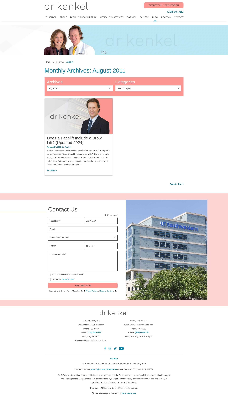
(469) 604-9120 (141, 332)
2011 (61, 62)
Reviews (166, 17)
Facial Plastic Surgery (83, 17)
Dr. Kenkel (50, 17)
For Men (131, 17)
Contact (178, 17)
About (63, 17)
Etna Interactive (129, 393)
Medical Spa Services (112, 17)
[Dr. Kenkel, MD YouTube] (121, 349)
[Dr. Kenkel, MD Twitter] (115, 349)
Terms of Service (106, 291)
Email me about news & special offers (67, 275)
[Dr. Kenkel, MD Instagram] (109, 349)
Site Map (114, 359)
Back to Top (175, 184)
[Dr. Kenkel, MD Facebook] (105, 349)
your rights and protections (104, 369)
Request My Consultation (164, 5)
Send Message (83, 285)
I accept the (54, 279)
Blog (155, 17)
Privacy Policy (91, 291)
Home (47, 62)
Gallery (144, 17)
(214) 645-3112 (94, 332)
